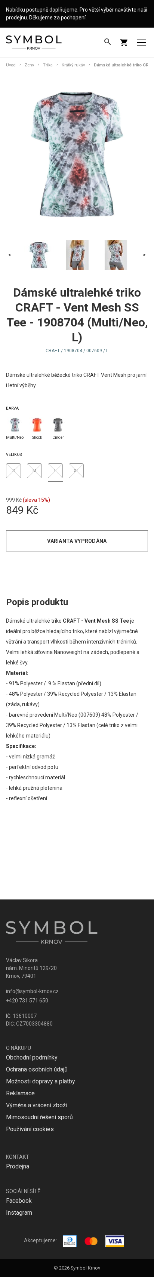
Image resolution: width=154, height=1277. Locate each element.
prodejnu (16, 18)
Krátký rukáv (73, 65)
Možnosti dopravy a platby (40, 1081)
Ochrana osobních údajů (37, 1069)
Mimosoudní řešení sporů (39, 1117)
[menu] (141, 42)
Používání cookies (30, 1129)
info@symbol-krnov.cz (32, 991)
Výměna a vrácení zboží (36, 1105)
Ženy (29, 65)
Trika (48, 65)
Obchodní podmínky (32, 1057)
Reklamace (20, 1093)
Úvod (11, 65)
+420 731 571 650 (27, 1001)
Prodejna (17, 1166)
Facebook (19, 1200)
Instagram (19, 1212)
